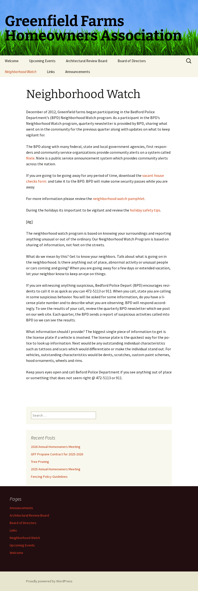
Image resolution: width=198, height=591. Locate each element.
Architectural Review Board (86, 61)
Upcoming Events (42, 61)
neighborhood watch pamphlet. (119, 198)
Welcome (12, 61)
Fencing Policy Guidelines (49, 476)
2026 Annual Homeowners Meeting (55, 447)
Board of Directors (132, 61)
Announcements (77, 71)
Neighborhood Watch (20, 71)
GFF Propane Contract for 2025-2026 (57, 454)
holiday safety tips (145, 210)
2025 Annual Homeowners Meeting (55, 469)
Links (51, 71)
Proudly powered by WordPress (49, 581)
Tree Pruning (40, 461)
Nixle (30, 158)
